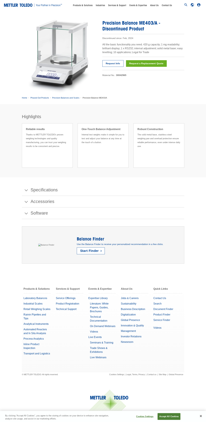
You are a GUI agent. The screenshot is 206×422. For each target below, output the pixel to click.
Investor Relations (131, 336)
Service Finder (161, 320)
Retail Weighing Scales (36, 309)
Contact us (151, 374)
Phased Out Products (39, 98)
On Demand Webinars (102, 326)
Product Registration (67, 303)
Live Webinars (98, 357)
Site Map (162, 374)
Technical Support (66, 309)
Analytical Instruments (36, 324)
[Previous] (21, 149)
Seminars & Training (101, 342)
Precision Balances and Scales (65, 98)
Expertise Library (98, 298)
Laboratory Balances (35, 298)
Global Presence (130, 320)
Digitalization (128, 314)
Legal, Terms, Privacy (135, 374)
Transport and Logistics (36, 353)
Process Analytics (33, 338)
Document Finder (163, 309)
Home (24, 98)
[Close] (200, 416)
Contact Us (167, 5)
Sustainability (128, 303)
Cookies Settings (116, 374)
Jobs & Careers (130, 298)
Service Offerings (65, 298)
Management (128, 331)
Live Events (95, 337)
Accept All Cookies (168, 416)
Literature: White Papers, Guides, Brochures (99, 307)
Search (157, 303)
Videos (94, 331)
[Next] (185, 149)
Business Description (133, 309)
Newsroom (127, 342)
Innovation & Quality (132, 325)
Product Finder (161, 314)
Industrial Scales (32, 303)
